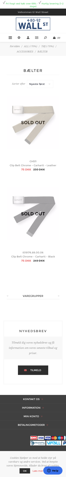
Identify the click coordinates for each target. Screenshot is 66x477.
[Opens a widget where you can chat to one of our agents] (52, 470)
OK (25, 470)
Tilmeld (35, 370)
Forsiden (15, 46)
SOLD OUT (33, 122)
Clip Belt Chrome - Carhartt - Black (33, 256)
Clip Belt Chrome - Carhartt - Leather (33, 165)
